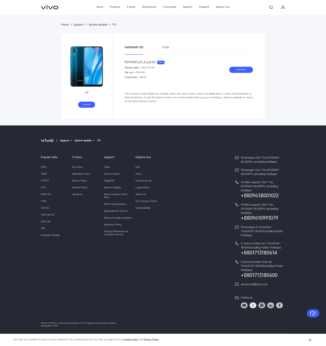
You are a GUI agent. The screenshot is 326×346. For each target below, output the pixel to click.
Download (241, 70)
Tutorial (86, 105)
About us (77, 194)
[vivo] (48, 141)
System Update (112, 187)
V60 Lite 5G (47, 215)
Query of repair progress (118, 218)
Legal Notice (142, 187)
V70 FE (45, 181)
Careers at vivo (143, 181)
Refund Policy (79, 187)
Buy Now (77, 167)
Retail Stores (149, 7)
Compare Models (50, 235)
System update (98, 25)
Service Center (112, 174)
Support (187, 7)
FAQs (107, 167)
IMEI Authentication (115, 204)
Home (99, 7)
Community (169, 7)
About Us (140, 194)
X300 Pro (46, 194)
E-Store (131, 7)
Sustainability (142, 208)
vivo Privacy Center (146, 201)
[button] (271, 7)
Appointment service (116, 211)
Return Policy (79, 181)
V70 (43, 187)
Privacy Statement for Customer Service (116, 233)
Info (137, 167)
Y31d (43, 201)
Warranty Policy (81, 174)
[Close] (310, 340)
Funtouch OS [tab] (134, 47)
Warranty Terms (113, 225)
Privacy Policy (151, 340)
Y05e (44, 167)
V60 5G (45, 208)
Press (138, 174)
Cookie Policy (130, 340)
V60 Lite (45, 221)
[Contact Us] (313, 313)
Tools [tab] (165, 47)
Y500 (44, 174)
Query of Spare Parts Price (116, 196)
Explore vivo (223, 7)
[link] (49, 7)
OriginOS (204, 7)
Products (115, 7)
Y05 (43, 228)
